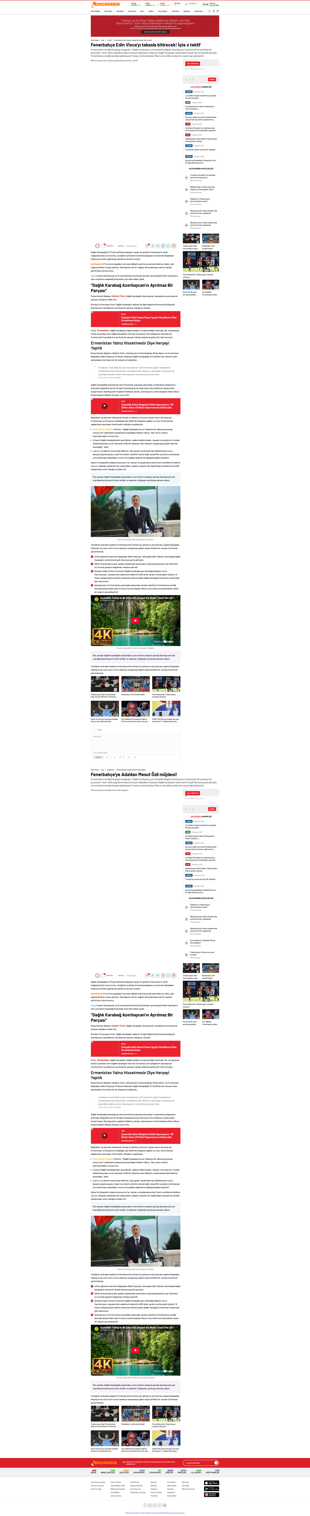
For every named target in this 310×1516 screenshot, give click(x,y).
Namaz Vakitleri (108, 1472)
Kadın (151, 11)
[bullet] (123, 757)
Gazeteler (198, 11)
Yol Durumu (196, 1472)
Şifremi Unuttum (188, 1489)
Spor (142, 11)
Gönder (98, 757)
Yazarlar (186, 11)
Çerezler (155, 1513)
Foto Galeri (162, 11)
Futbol (109, 40)
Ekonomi (132, 11)
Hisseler (169, 1472)
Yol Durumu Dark (97, 1485)
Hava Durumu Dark (98, 1482)
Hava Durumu (139, 1472)
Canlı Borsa (134, 1482)
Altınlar (154, 1482)
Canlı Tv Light (96, 1489)
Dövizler (154, 1485)
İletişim (137, 1513)
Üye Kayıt (185, 1485)
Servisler (108, 11)
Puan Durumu (155, 1472)
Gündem (120, 11)
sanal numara (116, 1496)
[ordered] (120, 757)
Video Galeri (171, 1485)
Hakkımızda (129, 1513)
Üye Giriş (185, 1482)
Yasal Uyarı (181, 1513)
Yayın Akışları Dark (118, 1485)
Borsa (93, 1472)
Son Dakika (95, 11)
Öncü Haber (95, 40)
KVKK (161, 1513)
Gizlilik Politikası (145, 1513)
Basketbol (110, 770)
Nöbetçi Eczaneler (118, 1489)
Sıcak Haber (172, 1496)
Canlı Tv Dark (116, 1482)
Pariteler (182, 1472)
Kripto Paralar (212, 1472)
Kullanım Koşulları (170, 1513)
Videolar (175, 11)
